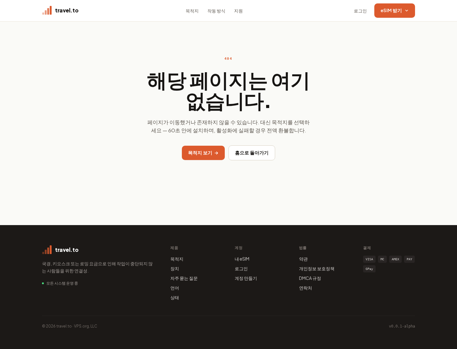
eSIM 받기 (391, 10)
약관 (303, 259)
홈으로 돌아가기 (252, 152)
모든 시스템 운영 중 (62, 283)
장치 (174, 268)
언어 (174, 287)
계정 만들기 (246, 278)
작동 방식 (216, 10)
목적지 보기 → (203, 152)
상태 (174, 297)
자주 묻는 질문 (184, 278)
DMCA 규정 (310, 278)
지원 (238, 10)
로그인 (360, 10)
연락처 (305, 287)
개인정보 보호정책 (317, 268)
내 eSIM (242, 259)
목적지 (192, 10)
